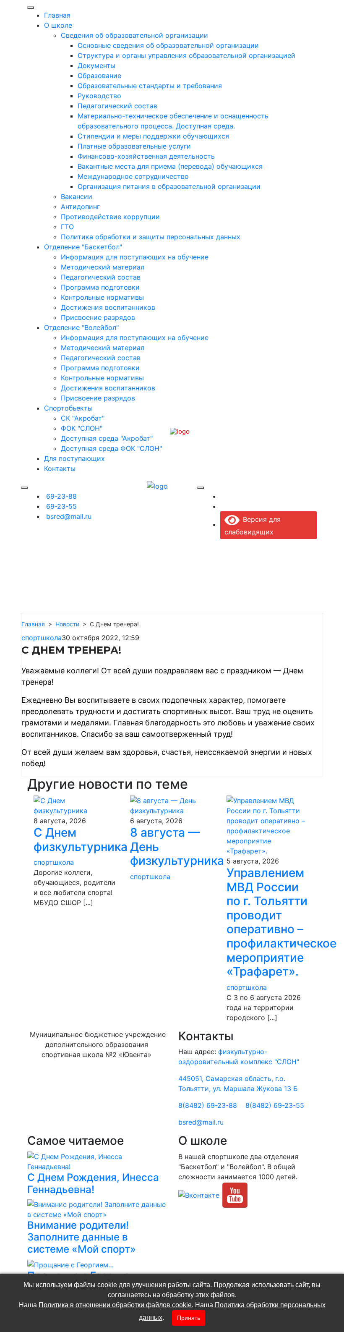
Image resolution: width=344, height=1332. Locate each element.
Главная (33, 624)
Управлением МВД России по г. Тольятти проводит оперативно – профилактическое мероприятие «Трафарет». (281, 922)
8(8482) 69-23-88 (207, 1105)
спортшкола (41, 637)
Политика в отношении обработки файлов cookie (115, 1304)
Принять (188, 1317)
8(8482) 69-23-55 (274, 1105)
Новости (67, 624)
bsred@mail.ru (201, 1122)
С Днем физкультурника (81, 839)
